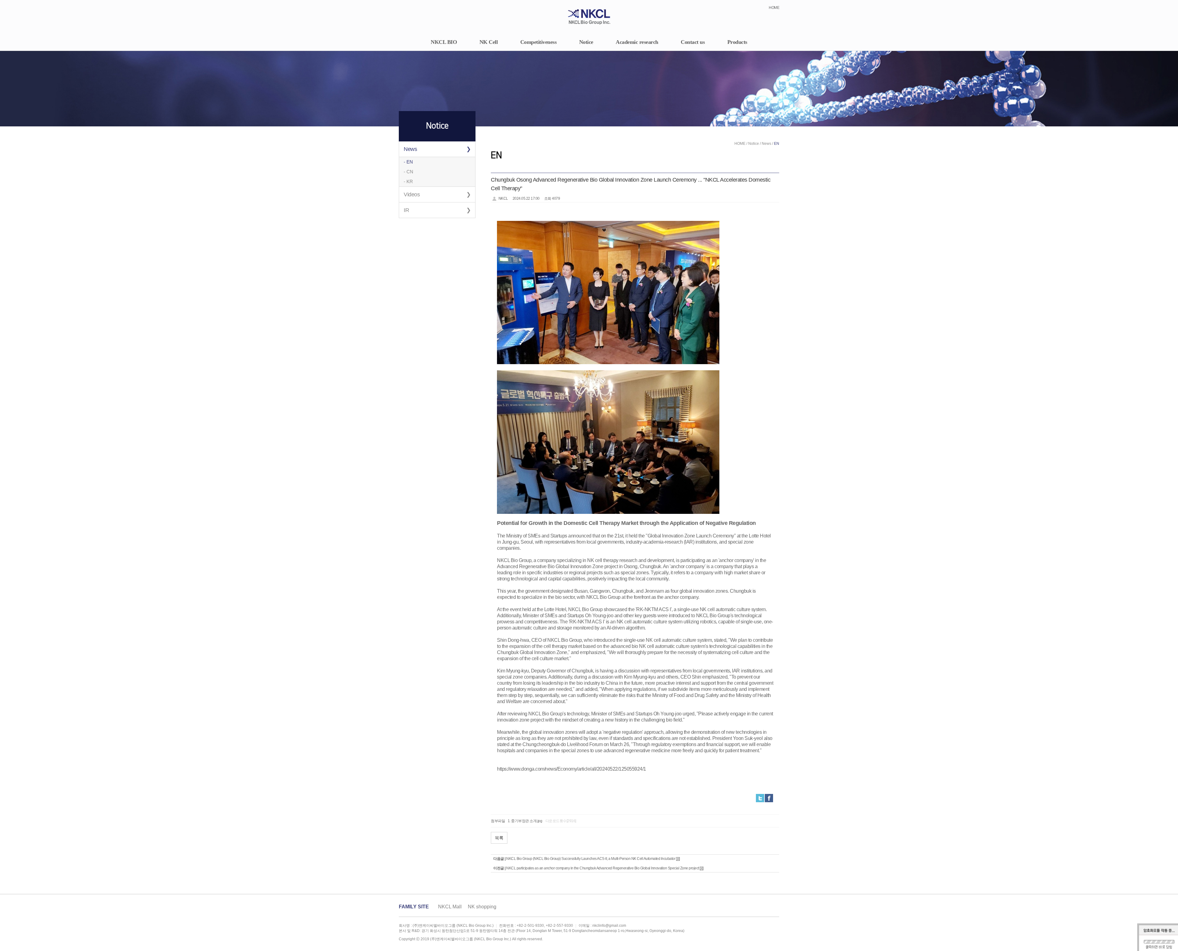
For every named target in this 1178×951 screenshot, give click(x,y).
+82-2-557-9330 (559, 925)
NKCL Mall (450, 906)
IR (406, 210)
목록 (499, 837)
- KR (408, 181)
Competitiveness (538, 42)
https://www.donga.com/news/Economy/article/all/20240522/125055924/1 (571, 769)
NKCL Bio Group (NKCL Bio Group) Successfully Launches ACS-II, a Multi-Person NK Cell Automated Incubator (590, 859)
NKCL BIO (444, 42)
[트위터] (760, 798)
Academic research (637, 42)
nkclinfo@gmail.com (609, 925)
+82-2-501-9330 (530, 925)
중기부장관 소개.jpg (526, 821)
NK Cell (488, 42)
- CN (408, 171)
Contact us (693, 42)
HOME (774, 8)
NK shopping (482, 906)
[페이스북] (769, 798)
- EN (408, 161)
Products (737, 42)
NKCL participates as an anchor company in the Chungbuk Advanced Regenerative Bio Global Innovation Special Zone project (602, 868)
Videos (412, 194)
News (410, 149)
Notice (586, 42)
